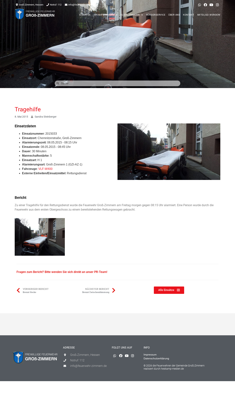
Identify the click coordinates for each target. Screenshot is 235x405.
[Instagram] (217, 5)
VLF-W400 (45, 168)
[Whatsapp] (199, 5)
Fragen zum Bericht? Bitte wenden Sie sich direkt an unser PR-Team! (62, 272)
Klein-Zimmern (130, 14)
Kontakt (188, 14)
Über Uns (174, 14)
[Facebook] (205, 5)
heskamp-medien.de (172, 368)
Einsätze (85, 14)
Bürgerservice (155, 14)
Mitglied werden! (208, 14)
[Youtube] (211, 5)
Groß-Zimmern (104, 14)
